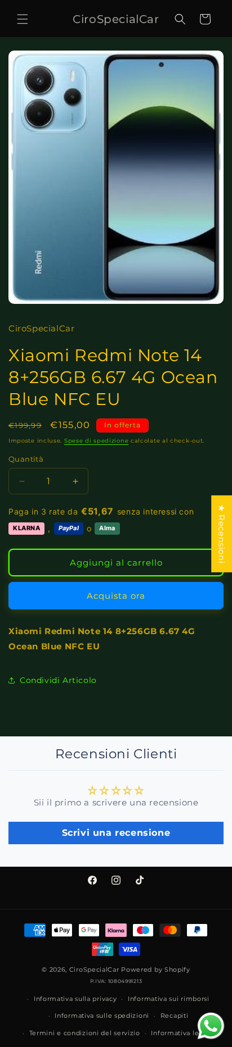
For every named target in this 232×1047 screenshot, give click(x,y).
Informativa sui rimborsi (168, 999)
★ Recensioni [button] (221, 533)
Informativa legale (182, 1033)
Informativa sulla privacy (75, 999)
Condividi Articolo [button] (58, 680)
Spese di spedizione (96, 440)
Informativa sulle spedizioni (102, 1015)
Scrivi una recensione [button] (116, 832)
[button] (22, 19)
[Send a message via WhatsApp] (210, 1025)
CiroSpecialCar (94, 969)
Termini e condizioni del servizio (84, 1033)
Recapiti (174, 1015)
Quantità (25, 458)
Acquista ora (116, 595)
